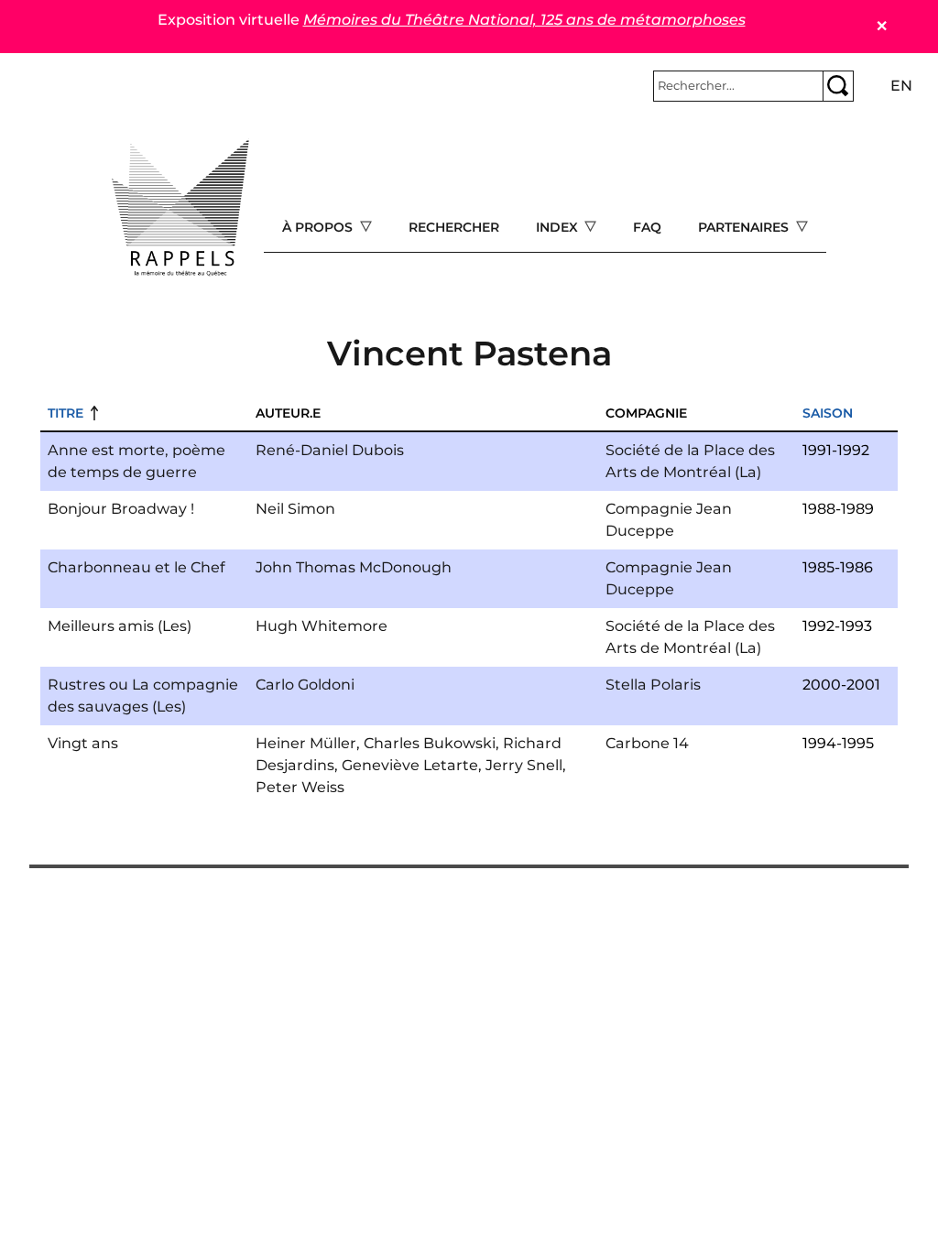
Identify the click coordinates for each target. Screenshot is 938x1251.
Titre (65, 413)
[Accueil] (180, 208)
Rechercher (454, 227)
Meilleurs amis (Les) (119, 626)
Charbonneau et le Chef (136, 567)
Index (559, 227)
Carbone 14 (647, 743)
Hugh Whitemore (321, 626)
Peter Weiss (300, 787)
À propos (319, 227)
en (901, 85)
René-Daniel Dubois (330, 450)
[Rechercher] (838, 86)
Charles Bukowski (430, 743)
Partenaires (745, 227)
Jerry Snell (523, 765)
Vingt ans (83, 743)
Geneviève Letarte (410, 765)
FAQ (647, 227)
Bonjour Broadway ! (121, 508)
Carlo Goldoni (305, 684)
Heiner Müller (306, 743)
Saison (827, 413)
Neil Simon (295, 508)
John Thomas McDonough (354, 567)
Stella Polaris (653, 684)
